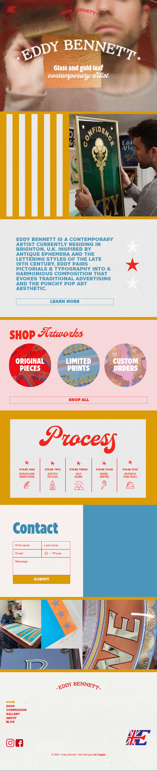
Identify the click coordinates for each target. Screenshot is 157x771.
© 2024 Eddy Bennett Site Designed (78, 754)
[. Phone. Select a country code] (48, 553)
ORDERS (126, 369)
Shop (10, 706)
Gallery (13, 714)
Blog (10, 722)
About (11, 718)
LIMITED (78, 362)
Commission (16, 710)
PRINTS (78, 369)
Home (10, 702)
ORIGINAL (30, 362)
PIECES (30, 369)
